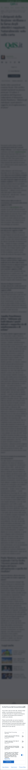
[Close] (25, 707)
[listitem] (14, 733)
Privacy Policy (22, 767)
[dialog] (14, 737)
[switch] (22, 736)
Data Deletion (5, 767)
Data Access (14, 767)
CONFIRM (8, 761)
